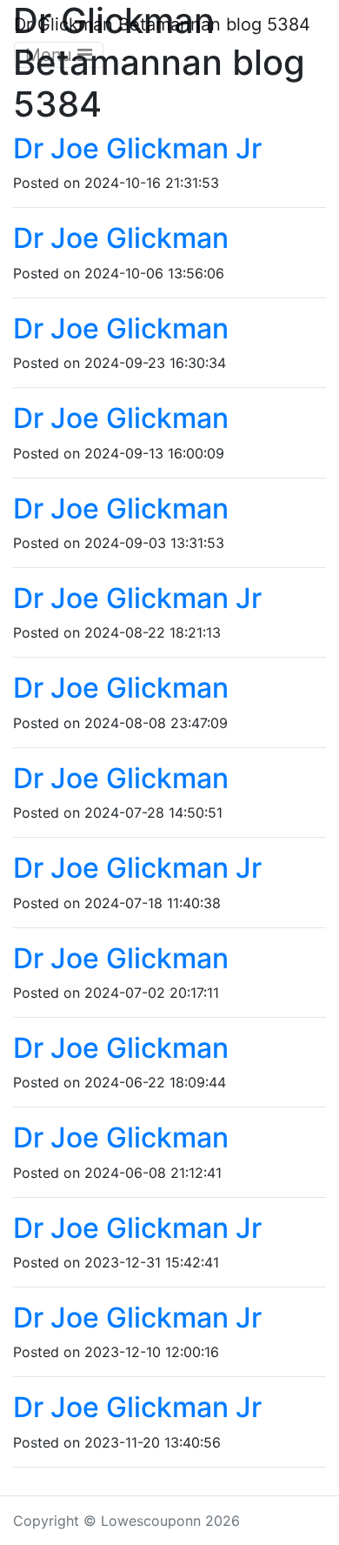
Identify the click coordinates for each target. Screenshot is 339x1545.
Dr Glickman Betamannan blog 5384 (162, 24)
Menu (51, 54)
